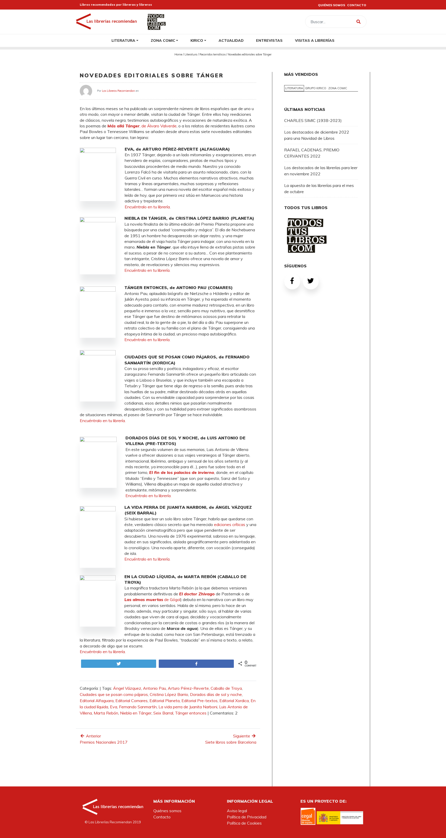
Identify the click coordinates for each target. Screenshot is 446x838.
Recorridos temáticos (213, 54)
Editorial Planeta (164, 700)
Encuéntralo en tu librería (147, 206)
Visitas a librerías (314, 40)
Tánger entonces (190, 713)
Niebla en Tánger (136, 713)
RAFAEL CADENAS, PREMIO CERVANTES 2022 (311, 153)
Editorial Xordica (234, 700)
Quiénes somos (167, 810)
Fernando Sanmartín (138, 706)
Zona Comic (163, 40)
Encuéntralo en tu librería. (147, 270)
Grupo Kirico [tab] (315, 88)
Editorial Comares (131, 700)
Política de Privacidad (246, 816)
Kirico (196, 40)
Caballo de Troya (226, 688)
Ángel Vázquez (127, 688)
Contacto (162, 816)
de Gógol (152, 599)
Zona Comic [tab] (337, 88)
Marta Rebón (106, 713)
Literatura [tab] (294, 88)
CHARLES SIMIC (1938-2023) (313, 120)
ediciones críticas (229, 524)
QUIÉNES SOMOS (331, 5)
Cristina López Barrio (169, 694)
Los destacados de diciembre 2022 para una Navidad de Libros (316, 135)
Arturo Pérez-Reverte (188, 688)
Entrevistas (269, 40)
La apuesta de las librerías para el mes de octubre (319, 188)
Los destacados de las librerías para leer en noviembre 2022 (320, 170)
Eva (113, 706)
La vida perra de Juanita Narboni (187, 706)
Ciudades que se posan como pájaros (114, 694)
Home (178, 54)
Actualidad (231, 40)
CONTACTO (356, 5)
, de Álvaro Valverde (142, 125)
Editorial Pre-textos (199, 700)
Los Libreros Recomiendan (118, 90)
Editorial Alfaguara (97, 700)
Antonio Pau (154, 688)
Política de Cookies (244, 823)
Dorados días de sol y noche (216, 694)
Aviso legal (237, 810)
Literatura (123, 40)
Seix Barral (163, 713)
